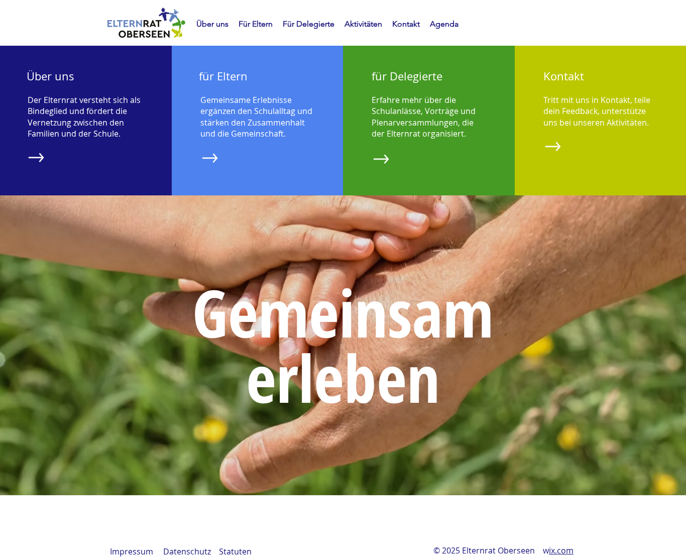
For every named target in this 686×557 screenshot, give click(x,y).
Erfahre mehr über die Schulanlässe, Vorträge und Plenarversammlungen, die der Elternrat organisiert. (424, 116)
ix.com (561, 550)
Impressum (131, 551)
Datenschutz (187, 551)
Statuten (235, 551)
